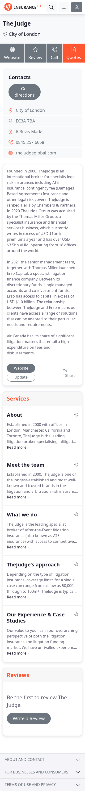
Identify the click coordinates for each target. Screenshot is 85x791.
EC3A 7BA (25, 121)
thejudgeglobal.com (36, 153)
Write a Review (29, 718)
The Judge (17, 23)
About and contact (24, 759)
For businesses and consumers (36, 772)
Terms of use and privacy (30, 784)
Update (21, 377)
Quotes (73, 57)
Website (12, 57)
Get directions (25, 92)
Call (54, 57)
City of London (24, 34)
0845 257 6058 (30, 142)
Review (35, 57)
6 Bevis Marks (29, 131)
